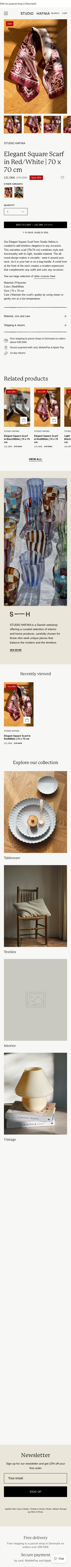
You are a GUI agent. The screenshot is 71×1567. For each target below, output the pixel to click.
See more (15, 650)
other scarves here (44, 276)
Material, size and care (17, 316)
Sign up (35, 1491)
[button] (55, 13)
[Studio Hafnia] (35, 13)
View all (35, 459)
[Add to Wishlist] (62, 177)
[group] (35, 3)
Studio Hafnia (14, 143)
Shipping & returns (14, 325)
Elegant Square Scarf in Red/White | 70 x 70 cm (46, 439)
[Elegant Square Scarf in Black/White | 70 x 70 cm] (18, 192)
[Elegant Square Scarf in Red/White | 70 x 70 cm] (13, 124)
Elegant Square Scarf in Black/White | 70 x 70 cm (17, 439)
